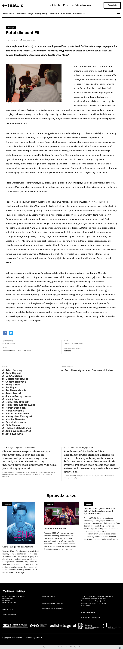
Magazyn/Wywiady (37, 13)
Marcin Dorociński (15, 407)
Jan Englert (11, 387)
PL (64, 5)
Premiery (54, 13)
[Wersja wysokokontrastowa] (58, 5)
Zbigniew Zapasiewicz (18, 430)
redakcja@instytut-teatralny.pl (52, 603)
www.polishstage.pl (9, 614)
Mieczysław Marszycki (18, 416)
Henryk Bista (13, 384)
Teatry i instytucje (67, 366)
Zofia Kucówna (14, 433)
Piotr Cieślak (12, 425)
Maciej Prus (12, 399)
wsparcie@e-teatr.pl (88, 612)
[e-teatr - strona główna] (13, 6)
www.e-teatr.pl (7, 609)
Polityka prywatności (34, 638)
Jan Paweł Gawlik (15, 390)
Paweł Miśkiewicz (15, 422)
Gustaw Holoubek (15, 381)
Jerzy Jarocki (13, 393)
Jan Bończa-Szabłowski (73, 344)
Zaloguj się (112, 5)
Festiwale (66, 13)
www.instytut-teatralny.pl (90, 617)
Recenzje (21, 13)
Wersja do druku (29, 40)
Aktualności (8, 13)
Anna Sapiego (13, 373)
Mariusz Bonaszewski (17, 413)
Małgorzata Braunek (17, 402)
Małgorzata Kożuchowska (20, 404)
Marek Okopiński (14, 410)
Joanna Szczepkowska (18, 396)
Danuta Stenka (13, 375)
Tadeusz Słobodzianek (18, 428)
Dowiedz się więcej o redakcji (52, 608)
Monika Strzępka (15, 419)
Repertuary (79, 13)
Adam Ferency (13, 370)
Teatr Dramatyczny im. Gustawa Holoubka (89, 370)
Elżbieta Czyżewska (16, 378)
